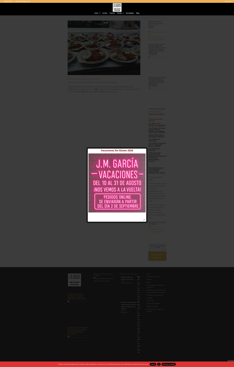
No (159, 364)
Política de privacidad (168, 364)
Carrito (104, 13)
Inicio (96, 13)
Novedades (130, 13)
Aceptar (153, 364)
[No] (232, 364)
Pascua (112, 13)
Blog (137, 13)
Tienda (119, 13)
